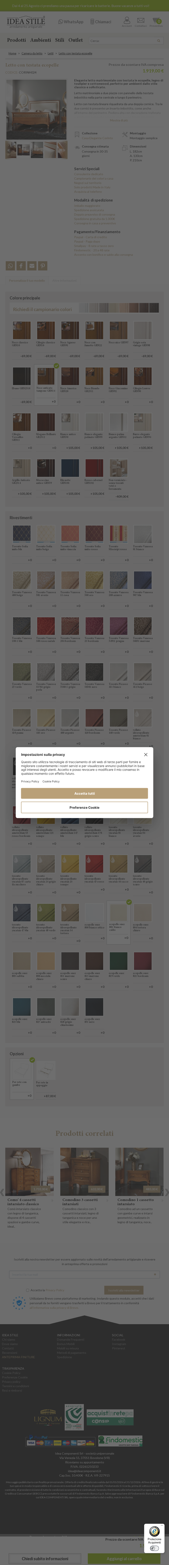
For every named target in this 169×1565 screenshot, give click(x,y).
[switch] (154, 1548)
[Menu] (162, 1526)
